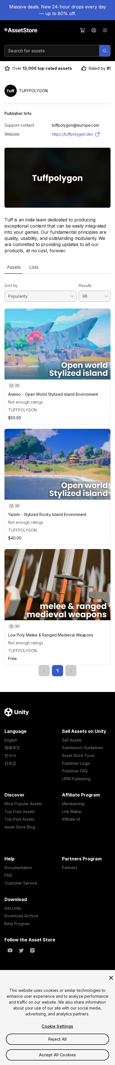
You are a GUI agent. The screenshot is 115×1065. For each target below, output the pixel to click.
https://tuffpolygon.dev (73, 134)
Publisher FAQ (75, 770)
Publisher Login (76, 763)
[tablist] (57, 267)
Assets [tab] (13, 267)
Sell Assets (72, 740)
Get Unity (12, 908)
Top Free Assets (19, 811)
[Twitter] (21, 950)
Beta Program (17, 923)
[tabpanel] (57, 475)
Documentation (18, 867)
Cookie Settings (57, 1026)
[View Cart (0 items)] (82, 30)
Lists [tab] (34, 267)
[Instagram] (32, 950)
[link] (44, 670)
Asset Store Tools (78, 755)
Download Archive (21, 915)
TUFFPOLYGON (22, 410)
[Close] (111, 978)
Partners (69, 867)
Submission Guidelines (82, 747)
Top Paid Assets (19, 819)
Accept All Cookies (57, 1054)
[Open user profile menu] (93, 30)
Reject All (57, 1039)
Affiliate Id (71, 819)
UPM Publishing (76, 778)
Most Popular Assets (23, 803)
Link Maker (72, 811)
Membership (73, 803)
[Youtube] (10, 950)
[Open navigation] (105, 30)
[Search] (104, 50)
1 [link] (57, 670)
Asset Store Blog (19, 827)
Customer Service (20, 883)
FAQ (8, 875)
